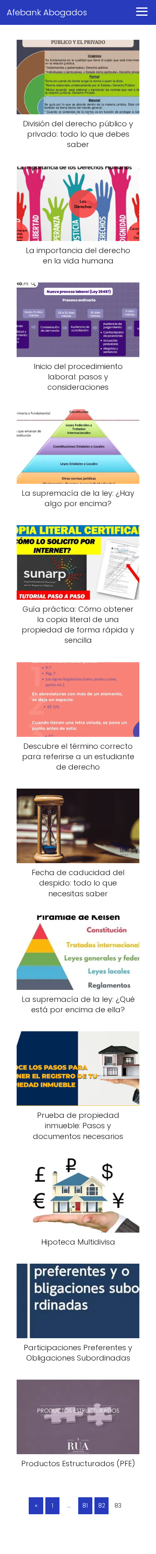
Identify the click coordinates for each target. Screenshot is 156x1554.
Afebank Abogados (47, 12)
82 (101, 1505)
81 (85, 1505)
